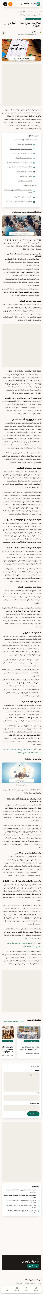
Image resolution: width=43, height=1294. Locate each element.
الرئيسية (39, 12)
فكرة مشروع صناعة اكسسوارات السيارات (21, 167)
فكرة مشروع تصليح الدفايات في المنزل (22, 149)
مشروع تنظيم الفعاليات (26, 181)
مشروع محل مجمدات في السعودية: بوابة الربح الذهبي (29, 1048)
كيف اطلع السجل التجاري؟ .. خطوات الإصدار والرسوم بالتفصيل (21, 1191)
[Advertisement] (21, 85)
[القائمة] (5, 4)
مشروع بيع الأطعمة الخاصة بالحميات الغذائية (20, 202)
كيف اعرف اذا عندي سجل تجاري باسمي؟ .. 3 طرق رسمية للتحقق (20, 1196)
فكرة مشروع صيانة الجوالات (25, 158)
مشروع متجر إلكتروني (27, 176)
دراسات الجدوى (33, 1266)
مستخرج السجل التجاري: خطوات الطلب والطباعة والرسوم (22, 1212)
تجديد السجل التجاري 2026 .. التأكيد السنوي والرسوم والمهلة (21, 1201)
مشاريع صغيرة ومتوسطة (27, 12)
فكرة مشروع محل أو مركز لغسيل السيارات (21, 162)
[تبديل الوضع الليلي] (10, 4)
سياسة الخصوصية (30, 1283)
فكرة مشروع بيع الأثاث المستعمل (23, 153)
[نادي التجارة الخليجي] (30, 4)
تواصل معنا (20, 1283)
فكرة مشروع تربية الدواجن (26, 144)
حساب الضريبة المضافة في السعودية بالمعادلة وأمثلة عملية (20, 1206)
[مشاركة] (4, 33)
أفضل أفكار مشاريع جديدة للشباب (26, 140)
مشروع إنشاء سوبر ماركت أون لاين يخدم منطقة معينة (19, 191)
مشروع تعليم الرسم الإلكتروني (24, 197)
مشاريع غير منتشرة (30, 185)
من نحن (39, 1283)
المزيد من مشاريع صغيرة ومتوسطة (14, 1021)
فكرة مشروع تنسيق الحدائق (25, 172)
